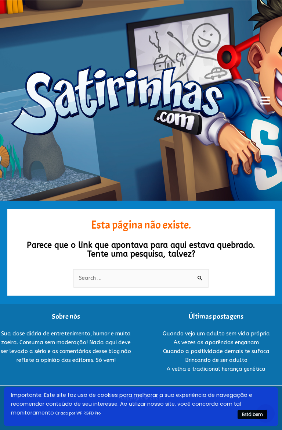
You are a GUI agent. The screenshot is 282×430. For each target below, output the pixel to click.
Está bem (252, 414)
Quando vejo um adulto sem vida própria (216, 334)
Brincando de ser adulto (216, 360)
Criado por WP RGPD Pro (78, 413)
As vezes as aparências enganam (216, 342)
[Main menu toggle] (265, 100)
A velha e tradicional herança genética (216, 369)
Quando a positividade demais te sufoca (216, 351)
